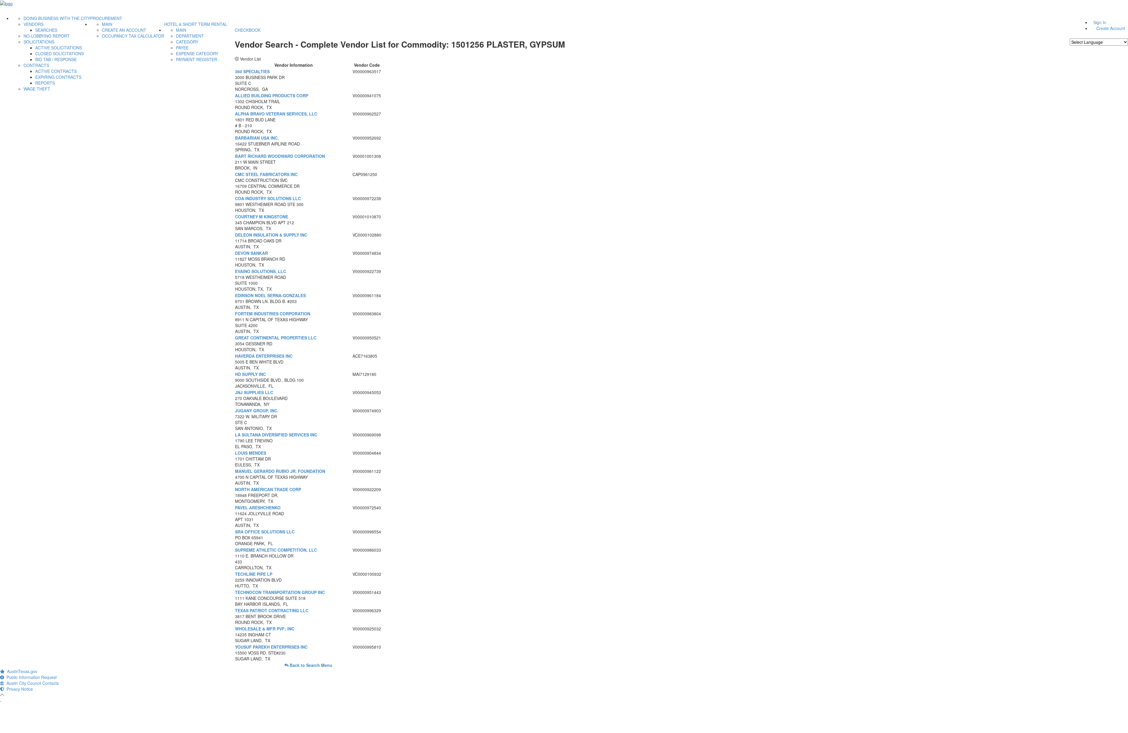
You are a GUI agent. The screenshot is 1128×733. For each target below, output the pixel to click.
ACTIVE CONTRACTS (56, 71)
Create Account (1110, 28)
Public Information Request (30, 677)
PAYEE (182, 48)
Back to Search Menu (310, 665)
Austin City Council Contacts (31, 683)
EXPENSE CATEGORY (197, 53)
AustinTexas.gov (21, 671)
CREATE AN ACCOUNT (124, 30)
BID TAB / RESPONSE (56, 59)
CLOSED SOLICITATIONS (59, 53)
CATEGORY (187, 42)
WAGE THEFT (37, 89)
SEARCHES (46, 30)
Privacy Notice (18, 689)
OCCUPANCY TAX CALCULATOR (133, 36)
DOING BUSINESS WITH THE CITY (57, 18)
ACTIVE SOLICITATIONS (58, 48)
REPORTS (45, 83)
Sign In (1099, 22)
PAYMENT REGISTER (196, 59)
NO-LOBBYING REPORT (47, 36)
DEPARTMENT (190, 36)
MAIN (107, 24)
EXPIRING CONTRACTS (58, 77)
